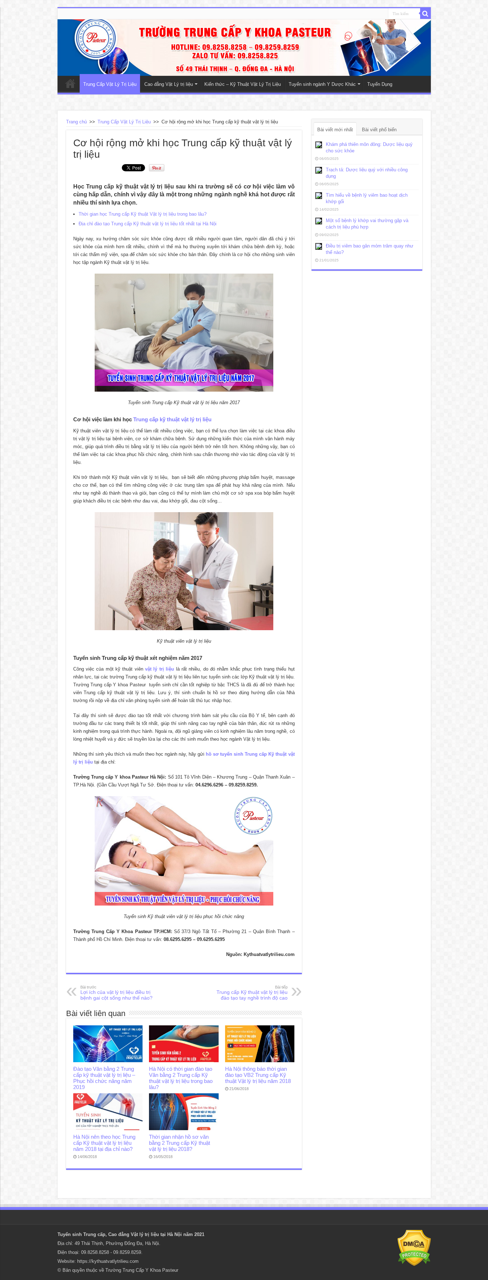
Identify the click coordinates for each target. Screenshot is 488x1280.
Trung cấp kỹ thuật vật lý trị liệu (172, 419)
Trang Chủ (70, 83)
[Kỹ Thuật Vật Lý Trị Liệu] (244, 47)
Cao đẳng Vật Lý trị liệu (168, 84)
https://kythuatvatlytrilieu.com (108, 1261)
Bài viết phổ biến (379, 129)
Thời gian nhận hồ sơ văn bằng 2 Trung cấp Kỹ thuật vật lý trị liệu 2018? (179, 1143)
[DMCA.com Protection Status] (414, 1247)
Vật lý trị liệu (145, 1234)
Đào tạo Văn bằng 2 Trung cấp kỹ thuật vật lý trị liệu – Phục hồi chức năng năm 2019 (104, 1078)
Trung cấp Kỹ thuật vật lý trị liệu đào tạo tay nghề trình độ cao (252, 993)
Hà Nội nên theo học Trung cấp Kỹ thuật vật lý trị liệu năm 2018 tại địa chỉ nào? (104, 1143)
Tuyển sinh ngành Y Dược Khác (322, 84)
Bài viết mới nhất (335, 129)
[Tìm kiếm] (425, 13)
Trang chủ (76, 121)
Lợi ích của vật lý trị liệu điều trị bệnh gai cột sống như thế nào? (116, 993)
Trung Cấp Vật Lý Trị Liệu (109, 84)
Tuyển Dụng (379, 84)
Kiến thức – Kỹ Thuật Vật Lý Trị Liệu (242, 84)
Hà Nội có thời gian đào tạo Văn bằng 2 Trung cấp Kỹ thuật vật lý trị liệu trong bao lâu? (181, 1078)
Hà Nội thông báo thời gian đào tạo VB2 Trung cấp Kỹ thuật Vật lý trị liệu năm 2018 (258, 1075)
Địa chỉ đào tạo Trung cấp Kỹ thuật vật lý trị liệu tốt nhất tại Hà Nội (147, 223)
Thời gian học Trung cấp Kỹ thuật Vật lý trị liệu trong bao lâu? (142, 214)
